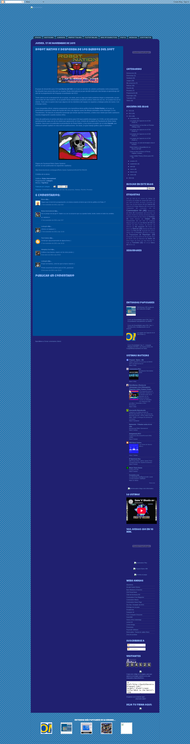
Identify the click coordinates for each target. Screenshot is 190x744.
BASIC (137, 202)
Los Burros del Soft (58, 189)
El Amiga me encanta (132, 607)
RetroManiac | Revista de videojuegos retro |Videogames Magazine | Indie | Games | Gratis (140, 387)
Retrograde (129, 236)
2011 (130, 116)
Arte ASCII (129, 202)
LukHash (128, 224)
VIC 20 (146, 242)
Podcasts (145, 230)
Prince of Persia (150, 232)
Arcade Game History (133, 587)
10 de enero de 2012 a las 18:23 (51, 270)
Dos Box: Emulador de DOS (135, 605)
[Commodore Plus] (140, 563)
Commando (150, 206)
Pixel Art (83, 189)
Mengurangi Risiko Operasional (138, 428)
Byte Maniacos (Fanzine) (134, 590)
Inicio (38, 37)
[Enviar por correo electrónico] (59, 186)
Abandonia (129, 584)
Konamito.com (134, 475)
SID (146, 236)
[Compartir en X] (63, 186)
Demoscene (130, 73)
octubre (132, 161)
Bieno (43, 199)
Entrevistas (130, 75)
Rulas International (47, 211)
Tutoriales (91, 37)
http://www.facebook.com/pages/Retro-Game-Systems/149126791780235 (61, 170)
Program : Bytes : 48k (136, 360)
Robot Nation (138, 236)
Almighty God (46, 249)
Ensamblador (139, 213)
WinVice (131, 244)
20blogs (150, 198)
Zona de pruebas (131, 634)
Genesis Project (150, 214)
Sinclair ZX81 (132, 238)
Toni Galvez (45, 238)
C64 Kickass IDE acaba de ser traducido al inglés (145, 308)
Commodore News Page (134, 602)
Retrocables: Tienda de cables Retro (137, 632)
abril (131, 166)
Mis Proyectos (109, 37)
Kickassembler (130, 220)
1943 (133, 198)
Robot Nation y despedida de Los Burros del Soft (140, 148)
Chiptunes (129, 206)
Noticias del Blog (148, 228)
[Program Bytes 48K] (140, 569)
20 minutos (141, 198)
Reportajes (75, 37)
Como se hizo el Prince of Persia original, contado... (140, 152)
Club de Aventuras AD (133, 594)
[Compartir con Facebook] (66, 186)
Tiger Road (147, 240)
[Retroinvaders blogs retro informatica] (140, 489)
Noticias (49, 37)
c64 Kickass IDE (140, 204)
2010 (130, 178)
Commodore (130, 208)
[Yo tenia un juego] (140, 575)
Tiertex (139, 240)
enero (132, 174)
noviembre (133, 118)
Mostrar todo (152, 483)
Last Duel (142, 220)
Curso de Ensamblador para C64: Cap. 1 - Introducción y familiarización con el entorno (140, 327)
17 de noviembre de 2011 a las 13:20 (52, 231)
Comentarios (133, 649)
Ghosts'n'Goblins (132, 216)
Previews (89, 189)
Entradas (132, 645)
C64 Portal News (131, 592)
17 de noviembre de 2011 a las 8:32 (52, 204)
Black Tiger (129, 204)
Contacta (145, 37)
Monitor (150, 226)
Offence (128, 230)
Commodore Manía (132, 599)
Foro (123, 37)
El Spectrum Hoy (134, 459)
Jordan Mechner (135, 218)
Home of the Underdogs (133, 619)
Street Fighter (130, 240)
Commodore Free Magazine (135, 597)
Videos (128, 100)
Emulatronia (130, 609)
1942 (127, 198)
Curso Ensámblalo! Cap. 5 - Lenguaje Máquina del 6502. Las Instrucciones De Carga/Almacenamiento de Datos (139, 346)
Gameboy (141, 214)
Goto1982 (129, 617)
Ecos (130, 213)
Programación (130, 93)
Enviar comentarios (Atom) (52, 341)
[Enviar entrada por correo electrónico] (54, 186)
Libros (135, 222)
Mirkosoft (128, 226)
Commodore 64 (47, 189)
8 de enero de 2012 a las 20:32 (51, 255)
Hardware (129, 78)
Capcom (150, 204)
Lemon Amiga (130, 624)
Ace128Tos (129, 200)
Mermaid (149, 224)
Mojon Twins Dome (135, 468)
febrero (132, 172)
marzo (132, 169)
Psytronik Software (132, 629)
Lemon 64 (129, 622)
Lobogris (44, 226)
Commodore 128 (145, 208)
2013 (130, 110)
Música (133, 37)
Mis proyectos (69, 189)
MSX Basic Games (135, 442)
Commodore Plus (135, 369)
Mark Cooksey (139, 224)
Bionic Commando (147, 202)
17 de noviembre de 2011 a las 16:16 (52, 243)
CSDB (101, 119)
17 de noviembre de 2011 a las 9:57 (52, 220)
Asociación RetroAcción (137, 410)
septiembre (134, 164)
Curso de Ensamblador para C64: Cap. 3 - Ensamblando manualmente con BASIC (141, 320)
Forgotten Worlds (131, 214)
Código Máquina (139, 206)
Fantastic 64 (130, 612)
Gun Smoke (143, 216)
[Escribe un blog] (61, 186)
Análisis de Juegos (140, 200)
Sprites (150, 238)
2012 (130, 113)
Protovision (129, 627)
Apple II (151, 200)
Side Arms (152, 236)
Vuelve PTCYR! (133, 469)
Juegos (61, 37)
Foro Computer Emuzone (134, 614)
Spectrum (142, 238)
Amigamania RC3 (135, 433)
